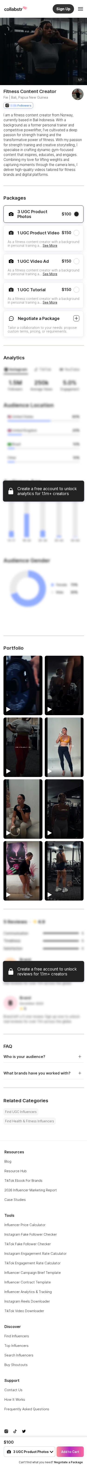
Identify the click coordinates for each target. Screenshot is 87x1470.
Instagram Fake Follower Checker (30, 1234)
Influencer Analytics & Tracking (28, 1292)
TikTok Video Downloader (24, 1311)
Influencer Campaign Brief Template (32, 1273)
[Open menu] (80, 9)
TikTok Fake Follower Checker (27, 1244)
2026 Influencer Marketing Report (30, 1190)
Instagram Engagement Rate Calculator (35, 1253)
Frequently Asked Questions (26, 1409)
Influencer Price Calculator (24, 1225)
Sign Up (63, 9)
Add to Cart (70, 1452)
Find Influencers (16, 1336)
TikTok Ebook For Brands (23, 1180)
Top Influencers (16, 1346)
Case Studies (15, 1200)
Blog (7, 1161)
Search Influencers (18, 1355)
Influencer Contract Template (27, 1282)
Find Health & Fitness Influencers (29, 1121)
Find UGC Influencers (21, 1112)
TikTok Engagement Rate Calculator (32, 1263)
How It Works (14, 1399)
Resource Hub (15, 1171)
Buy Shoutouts (16, 1365)
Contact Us (13, 1390)
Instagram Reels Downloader (27, 1301)
